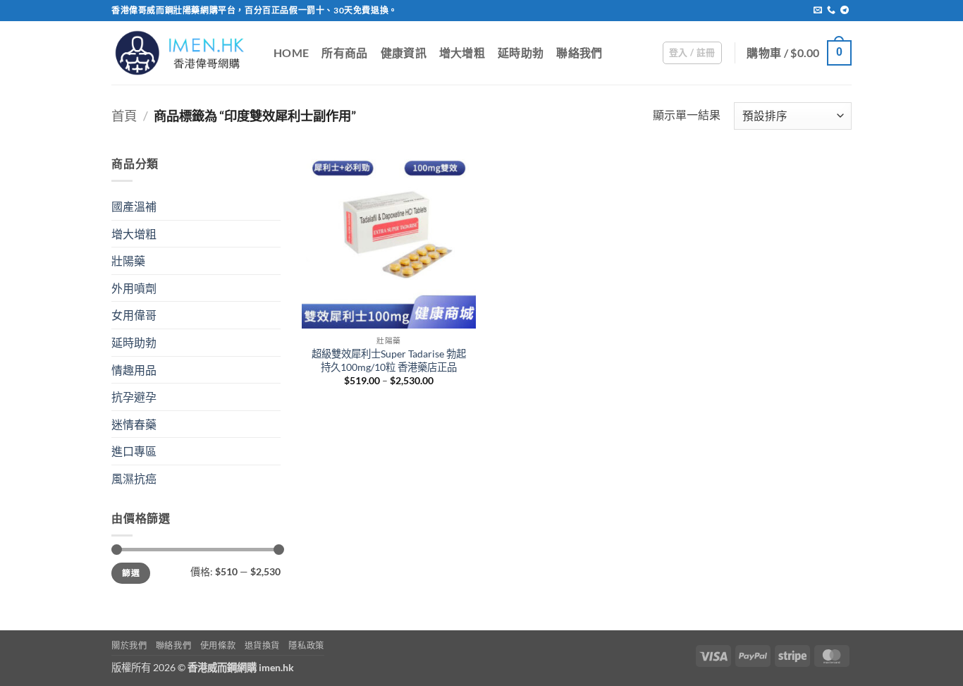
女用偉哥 (134, 314)
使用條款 (217, 645)
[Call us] (831, 11)
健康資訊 (404, 52)
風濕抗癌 (134, 478)
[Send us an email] (818, 11)
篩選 (131, 573)
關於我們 (129, 645)
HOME (291, 52)
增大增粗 (462, 52)
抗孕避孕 (134, 396)
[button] (692, 53)
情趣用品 (134, 369)
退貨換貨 (262, 645)
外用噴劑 (134, 288)
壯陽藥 (128, 260)
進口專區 (134, 451)
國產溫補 (134, 206)
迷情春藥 (134, 424)
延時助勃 (521, 52)
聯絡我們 (579, 52)
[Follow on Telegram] (844, 11)
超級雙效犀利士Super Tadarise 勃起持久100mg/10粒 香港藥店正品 (389, 360)
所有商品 (344, 52)
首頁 (124, 115)
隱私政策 (306, 645)
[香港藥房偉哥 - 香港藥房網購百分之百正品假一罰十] (181, 52)
